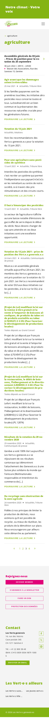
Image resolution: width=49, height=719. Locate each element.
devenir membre (24, 582)
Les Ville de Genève (14, 696)
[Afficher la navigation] (43, 23)
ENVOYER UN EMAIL (17, 663)
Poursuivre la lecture (18, 119)
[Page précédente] (14, 548)
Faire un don (24, 598)
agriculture (12, 36)
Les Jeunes (34, 691)
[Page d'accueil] (11, 24)
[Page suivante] (35, 548)
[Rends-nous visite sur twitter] (41, 640)
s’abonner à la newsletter (24, 590)
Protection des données (24, 606)
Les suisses (14, 691)
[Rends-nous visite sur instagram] (41, 646)
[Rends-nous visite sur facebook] (41, 633)
